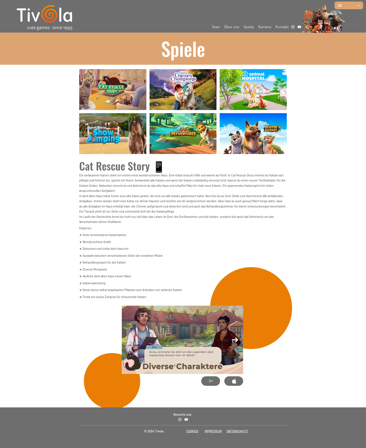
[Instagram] (293, 27)
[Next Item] (235, 339)
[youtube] (299, 27)
